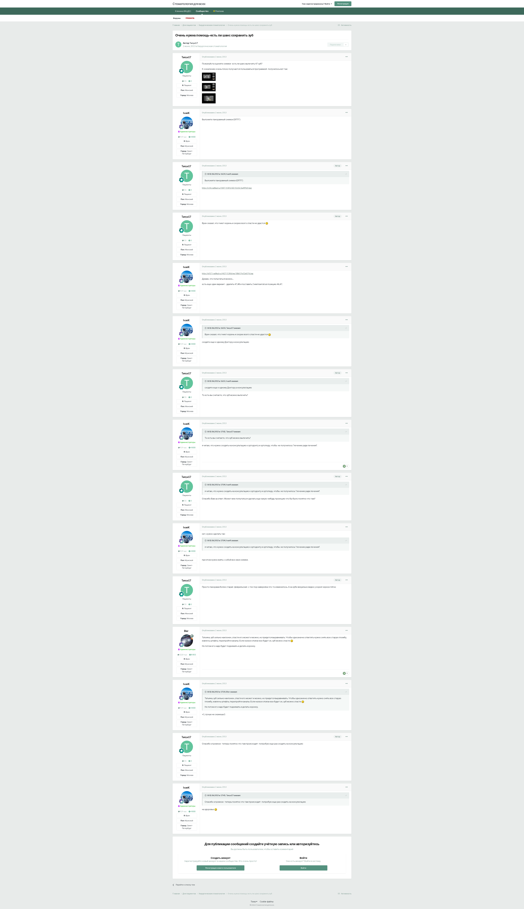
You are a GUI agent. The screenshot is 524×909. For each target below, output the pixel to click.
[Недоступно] (209, 76)
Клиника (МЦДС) (183, 11)
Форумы (177, 18)
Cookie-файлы (266, 901)
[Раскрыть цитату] (206, 174)
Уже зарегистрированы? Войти (316, 4)
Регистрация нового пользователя (220, 868)
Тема (253, 901)
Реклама (219, 11)
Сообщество (202, 11)
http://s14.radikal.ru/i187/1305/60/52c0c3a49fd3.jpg (227, 188)
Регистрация (343, 4)
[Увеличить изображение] (266, 223)
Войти (303, 868)
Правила (190, 18)
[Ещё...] (346, 56)
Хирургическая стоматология (212, 46)
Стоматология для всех (189, 4)
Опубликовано (214, 57)
